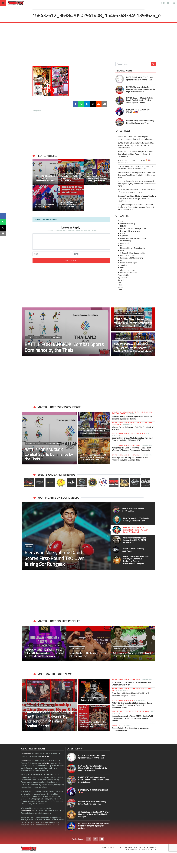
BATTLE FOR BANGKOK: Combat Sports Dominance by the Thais (139, 78)
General (121, 280)
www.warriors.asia (28, 810)
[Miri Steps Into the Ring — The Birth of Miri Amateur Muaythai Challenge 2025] (94, 718)
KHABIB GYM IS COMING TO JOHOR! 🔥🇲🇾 (138, 110)
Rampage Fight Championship (131, 258)
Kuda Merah (124, 243)
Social (120, 290)
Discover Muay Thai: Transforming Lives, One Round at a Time (140, 121)
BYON (122, 233)
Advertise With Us (130, 847)
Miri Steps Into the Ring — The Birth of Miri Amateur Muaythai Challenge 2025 (130, 458)
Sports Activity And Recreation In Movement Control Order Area (130, 729)
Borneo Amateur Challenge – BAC (133, 228)
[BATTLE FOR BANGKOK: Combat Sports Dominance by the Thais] (119, 79)
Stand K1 (123, 265)
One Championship (127, 255)
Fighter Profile (123, 277)
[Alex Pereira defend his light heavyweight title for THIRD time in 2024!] (66, 536)
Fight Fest (124, 236)
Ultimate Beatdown (127, 270)
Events (120, 221)
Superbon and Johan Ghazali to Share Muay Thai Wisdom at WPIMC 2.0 (131, 683)
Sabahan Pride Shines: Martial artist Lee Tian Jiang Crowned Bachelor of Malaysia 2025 (137, 197)
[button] (25, 536)
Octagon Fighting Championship (132, 253)
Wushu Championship (128, 272)
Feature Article (123, 275)
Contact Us (141, 847)
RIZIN (122, 260)
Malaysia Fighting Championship (132, 248)
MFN (122, 250)
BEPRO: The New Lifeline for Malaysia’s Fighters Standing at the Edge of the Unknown (140, 89)
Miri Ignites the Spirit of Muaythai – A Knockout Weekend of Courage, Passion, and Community (136, 205)
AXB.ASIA (45, 756)
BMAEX (123, 226)
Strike (122, 268)
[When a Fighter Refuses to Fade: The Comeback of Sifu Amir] (88, 643)
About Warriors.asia (114, 847)
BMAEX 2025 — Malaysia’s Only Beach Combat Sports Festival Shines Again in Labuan (139, 100)
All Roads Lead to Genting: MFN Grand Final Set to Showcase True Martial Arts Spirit (137, 173)
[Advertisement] (88, 44)
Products (121, 287)
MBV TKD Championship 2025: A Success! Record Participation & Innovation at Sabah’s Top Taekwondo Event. (132, 705)
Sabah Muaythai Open (128, 263)
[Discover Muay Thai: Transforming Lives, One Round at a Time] (119, 122)
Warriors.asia (26, 754)
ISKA (119, 282)
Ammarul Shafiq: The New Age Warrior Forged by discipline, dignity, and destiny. (136, 182)
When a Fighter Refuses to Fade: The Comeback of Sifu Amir (133, 428)
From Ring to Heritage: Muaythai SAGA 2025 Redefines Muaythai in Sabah (130, 694)
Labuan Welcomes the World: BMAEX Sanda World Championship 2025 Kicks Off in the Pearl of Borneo (132, 718)
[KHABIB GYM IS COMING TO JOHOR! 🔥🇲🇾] (119, 111)
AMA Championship (127, 223)
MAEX (122, 245)
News (120, 285)
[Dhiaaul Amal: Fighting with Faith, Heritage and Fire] (94, 691)
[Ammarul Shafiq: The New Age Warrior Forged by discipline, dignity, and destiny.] (71, 826)
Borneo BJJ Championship (130, 231)
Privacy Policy (151, 847)
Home (104, 847)
